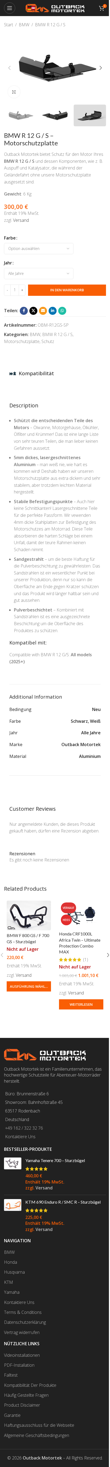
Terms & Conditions (23, 1312)
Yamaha (11, 1292)
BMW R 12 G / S (50, 25)
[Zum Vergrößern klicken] (14, 92)
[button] (9, 67)
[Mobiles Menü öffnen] (9, 8)
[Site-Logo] (55, 7)
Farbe (10, 238)
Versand (21, 220)
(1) (85, 959)
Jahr (8, 263)
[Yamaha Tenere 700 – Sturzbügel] (12, 1174)
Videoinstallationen (22, 1355)
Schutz (47, 341)
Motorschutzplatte (22, 341)
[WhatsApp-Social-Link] (62, 311)
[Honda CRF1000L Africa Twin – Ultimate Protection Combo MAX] (81, 914)
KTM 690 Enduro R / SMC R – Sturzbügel (63, 1201)
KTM (8, 1282)
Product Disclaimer (22, 1405)
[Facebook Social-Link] (24, 311)
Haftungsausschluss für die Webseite (39, 1425)
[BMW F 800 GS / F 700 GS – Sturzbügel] (29, 915)
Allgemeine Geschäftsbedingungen (36, 1435)
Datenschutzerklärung (25, 1322)
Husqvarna (14, 1272)
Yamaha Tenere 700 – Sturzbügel (55, 1160)
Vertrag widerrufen (22, 1332)
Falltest (11, 1375)
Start (8, 25)
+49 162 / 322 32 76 (24, 1128)
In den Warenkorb (67, 289)
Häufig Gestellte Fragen (26, 1395)
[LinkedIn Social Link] (53, 311)
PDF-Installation (19, 1365)
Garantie (12, 1415)
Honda (10, 1262)
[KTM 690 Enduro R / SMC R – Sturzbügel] (12, 1215)
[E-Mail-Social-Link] (43, 311)
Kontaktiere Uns (20, 1137)
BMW (24, 25)
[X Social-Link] (33, 311)
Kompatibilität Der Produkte (30, 1385)
